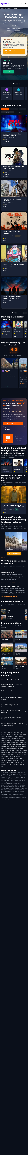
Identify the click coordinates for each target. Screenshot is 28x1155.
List (8, 112)
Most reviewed (14, 109)
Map (21, 112)
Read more (22, 383)
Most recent (22, 109)
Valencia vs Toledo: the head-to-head (13, 428)
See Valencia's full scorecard (13, 423)
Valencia (14, 8)
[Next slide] (24, 374)
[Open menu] (25, 3)
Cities (3, 8)
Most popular (5, 109)
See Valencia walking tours (9, 596)
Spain (8, 8)
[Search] (22, 3)
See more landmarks (14, 553)
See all (3, 557)
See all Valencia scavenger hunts (10, 582)
